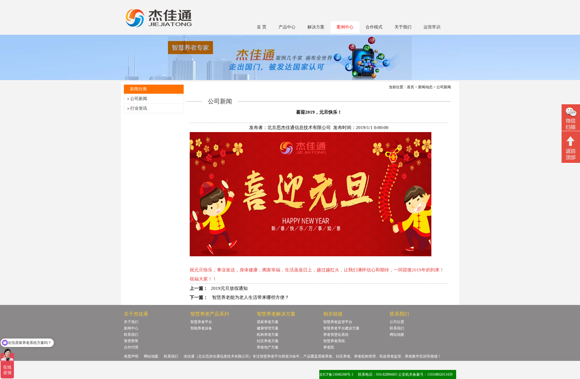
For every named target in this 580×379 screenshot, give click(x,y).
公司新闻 (138, 98)
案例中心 (345, 27)
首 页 (261, 27)
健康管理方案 (268, 328)
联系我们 (131, 334)
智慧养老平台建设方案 (341, 328)
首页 (410, 87)
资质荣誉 (131, 341)
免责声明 (131, 356)
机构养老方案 (268, 334)
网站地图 (397, 334)
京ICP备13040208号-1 (336, 374)
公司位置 (397, 322)
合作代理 (131, 347)
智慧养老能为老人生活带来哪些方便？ (250, 297)
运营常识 (432, 27)
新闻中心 (131, 328)
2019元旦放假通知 (229, 288)
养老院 (328, 347)
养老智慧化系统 (336, 334)
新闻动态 (425, 87)
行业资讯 (138, 108)
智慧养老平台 (201, 322)
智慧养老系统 (334, 341)
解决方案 (316, 27)
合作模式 (374, 27)
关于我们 (403, 27)
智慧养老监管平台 (337, 322)
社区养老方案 (268, 341)
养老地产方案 (268, 347)
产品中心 (287, 27)
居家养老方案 (268, 322)
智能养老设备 (201, 328)
